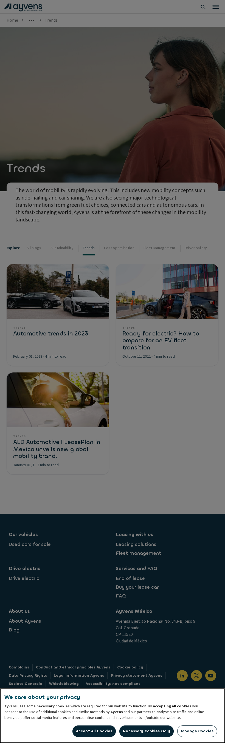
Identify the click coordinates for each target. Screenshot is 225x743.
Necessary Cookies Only (146, 731)
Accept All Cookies (94, 731)
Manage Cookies (197, 731)
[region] (112, 715)
